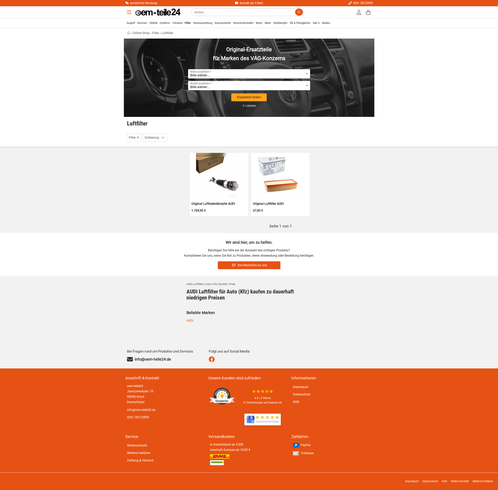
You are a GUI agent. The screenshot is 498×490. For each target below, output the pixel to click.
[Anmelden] (358, 12)
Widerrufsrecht (137, 445)
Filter (188, 22)
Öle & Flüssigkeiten (300, 22)
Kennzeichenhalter (243, 22)
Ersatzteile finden (249, 97)
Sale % (316, 22)
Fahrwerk (177, 22)
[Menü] (129, 12)
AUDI (189, 320)
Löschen (250, 105)
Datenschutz (301, 394)
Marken (326, 22)
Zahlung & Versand (140, 460)
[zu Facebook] (212, 359)
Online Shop (141, 33)
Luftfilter (167, 33)
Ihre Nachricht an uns (252, 265)
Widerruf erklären (138, 453)
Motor (259, 22)
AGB (296, 402)
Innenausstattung (202, 22)
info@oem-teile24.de (141, 410)
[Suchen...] (299, 12)
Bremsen (142, 22)
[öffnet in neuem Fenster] (262, 419)
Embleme (165, 22)
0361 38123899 (138, 417)
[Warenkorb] (368, 12)
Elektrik (153, 22)
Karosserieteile (223, 22)
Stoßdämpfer (280, 22)
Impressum (300, 387)
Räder (268, 22)
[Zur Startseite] (158, 12)
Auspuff (131, 22)
